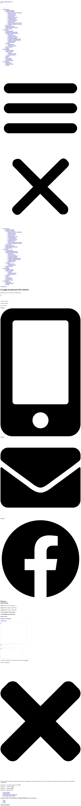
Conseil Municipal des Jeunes (11, 32)
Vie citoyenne (6, 29)
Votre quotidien (6, 49)
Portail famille (8, 62)
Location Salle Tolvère (10, 26)
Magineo (26, 660)
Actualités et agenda (10, 50)
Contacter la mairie (9, 60)
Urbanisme (8, 43)
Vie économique (9, 59)
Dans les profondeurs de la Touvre (15, 24)
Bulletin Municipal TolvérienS (12, 27)
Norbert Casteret (11, 21)
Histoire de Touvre (12, 13)
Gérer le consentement (5, 804)
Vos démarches (6, 61)
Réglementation (11, 44)
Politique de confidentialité (6, 618)
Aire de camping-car (12, 14)
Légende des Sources (12, 20)
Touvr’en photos (9, 28)
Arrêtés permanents (12, 41)
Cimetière (7, 65)
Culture (7, 57)
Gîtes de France (11, 16)
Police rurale (10, 34)
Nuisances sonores (12, 35)
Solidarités (8, 55)
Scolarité (10, 52)
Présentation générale (10, 10)
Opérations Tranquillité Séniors (14, 40)
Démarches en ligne (12, 45)
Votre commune (6, 9)
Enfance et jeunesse (9, 51)
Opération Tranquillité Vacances (14, 38)
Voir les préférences (13, 798)
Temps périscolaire (12, 54)
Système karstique (11, 18)
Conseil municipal (9, 30)
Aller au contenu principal (6, 1)
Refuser (7, 798)
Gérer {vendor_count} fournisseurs (10, 794)
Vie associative (9, 58)
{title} (4, 800)
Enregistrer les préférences (23, 798)
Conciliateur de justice (12, 37)
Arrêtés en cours (11, 42)
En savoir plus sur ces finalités (9, 795)
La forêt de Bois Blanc (12, 19)
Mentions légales (4, 616)
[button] (40, 147)
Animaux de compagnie (13, 36)
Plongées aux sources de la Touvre (15, 22)
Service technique (9, 46)
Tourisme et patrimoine (10, 11)
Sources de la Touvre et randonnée (15, 12)
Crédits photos (3, 620)
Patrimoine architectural (13, 17)
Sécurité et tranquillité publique (12, 33)
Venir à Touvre (9, 25)
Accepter (2, 798)
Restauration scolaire (12, 53)
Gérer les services (6, 793)
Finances (7, 48)
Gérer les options (6, 792)
